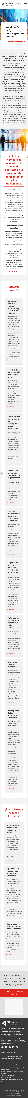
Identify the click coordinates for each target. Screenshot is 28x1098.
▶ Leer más (11, 702)
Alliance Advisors (13, 1090)
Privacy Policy (11, 1095)
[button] (25, 3)
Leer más (11, 360)
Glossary (18, 1095)
